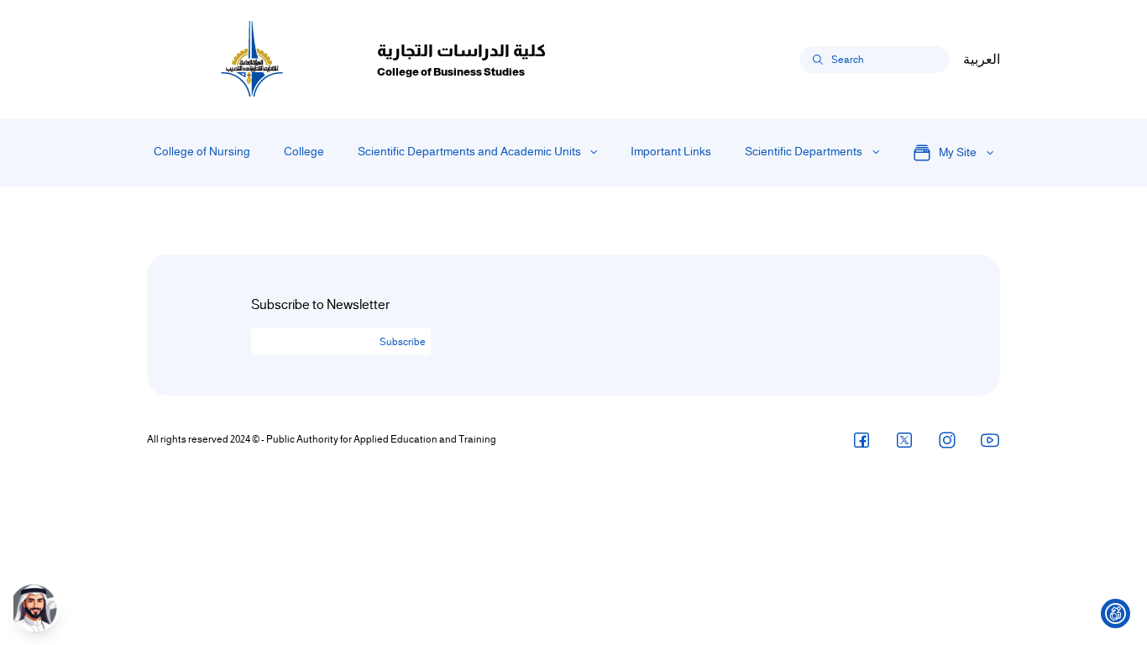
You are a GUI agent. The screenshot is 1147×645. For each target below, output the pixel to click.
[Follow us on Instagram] (947, 439)
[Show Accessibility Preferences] (1115, 613)
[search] (818, 59)
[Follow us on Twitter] (904, 439)
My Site (958, 152)
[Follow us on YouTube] (990, 439)
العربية (981, 60)
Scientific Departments (803, 151)
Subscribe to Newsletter (320, 305)
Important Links (671, 151)
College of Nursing (202, 151)
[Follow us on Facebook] (861, 439)
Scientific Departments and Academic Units (469, 151)
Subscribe (403, 341)
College (304, 151)
